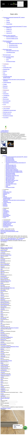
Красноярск (3, 290)
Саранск (2, 341)
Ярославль (7, 398)
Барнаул (2, 250)
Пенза (2, 313)
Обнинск (6, 278)
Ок (1, 399)
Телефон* (3, 401)
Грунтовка (8, 57)
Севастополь (3, 337)
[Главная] (2, 10)
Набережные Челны (14, 346)
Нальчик (2, 332)
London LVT (9, 29)
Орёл (2, 311)
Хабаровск (3, 391)
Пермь (2, 316)
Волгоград (3, 262)
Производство (6, 69)
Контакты (5, 87)
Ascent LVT (8, 31)
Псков (2, 320)
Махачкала (11, 327)
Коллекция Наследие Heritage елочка (14, 170)
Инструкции (6, 99)
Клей (7, 59)
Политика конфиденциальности (8, 230)
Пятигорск (3, 374)
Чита (2, 269)
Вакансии (5, 86)
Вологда (2, 264)
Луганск (2, 297)
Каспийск (6, 327)
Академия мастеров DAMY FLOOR (7, 77)
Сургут (2, 393)
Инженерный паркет (7, 41)
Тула (2, 384)
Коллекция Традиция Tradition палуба (14, 172)
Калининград (4, 276)
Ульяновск (3, 388)
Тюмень (2, 386)
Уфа (1, 323)
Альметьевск (4, 346)
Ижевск (2, 348)
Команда (5, 71)
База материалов (6, 100)
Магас (2, 330)
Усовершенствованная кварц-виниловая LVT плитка (15, 26)
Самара (2, 365)
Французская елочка (13, 46)
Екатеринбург (4, 370)
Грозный (2, 353)
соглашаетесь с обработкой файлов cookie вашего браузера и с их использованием (13, 239)
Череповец (6, 264)
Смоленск (3, 372)
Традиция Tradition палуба (12, 38)
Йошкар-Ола (3, 339)
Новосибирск (4, 306)
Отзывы (5, 84)
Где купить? (5, 117)
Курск (2, 292)
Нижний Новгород (5, 301)
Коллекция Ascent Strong (11, 161)
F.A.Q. (4, 104)
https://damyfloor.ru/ (12, 238)
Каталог (5, 155)
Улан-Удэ (3, 325)
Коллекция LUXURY (10, 174)
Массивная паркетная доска (12, 50)
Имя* (2, 404)
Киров (2, 283)
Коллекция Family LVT (11, 165)
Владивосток (3, 318)
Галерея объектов (7, 82)
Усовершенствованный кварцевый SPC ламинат (14, 17)
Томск (2, 381)
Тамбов (2, 377)
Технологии (5, 93)
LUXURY (8, 42)
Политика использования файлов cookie (9, 231)
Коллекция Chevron (10, 160)
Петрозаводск (4, 334)
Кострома (3, 285)
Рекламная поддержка (8, 115)
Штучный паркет (7, 54)
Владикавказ (3, 344)
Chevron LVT (9, 33)
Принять (2, 244)
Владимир (3, 259)
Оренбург (3, 309)
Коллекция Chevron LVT (11, 168)
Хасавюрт (16, 327)
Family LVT (8, 27)
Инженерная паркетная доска (15, 43)
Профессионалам (7, 113)
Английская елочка (13, 45)
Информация (6, 90)
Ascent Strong (9, 24)
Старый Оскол (8, 255)
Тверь (2, 379)
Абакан (2, 351)
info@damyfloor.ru (4, 131)
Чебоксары (3, 355)
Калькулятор (6, 102)
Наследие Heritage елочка (12, 36)
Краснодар (3, 287)
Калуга (2, 278)
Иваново (2, 271)
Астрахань (3, 252)
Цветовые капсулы (7, 112)
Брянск (2, 257)
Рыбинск (3, 398)
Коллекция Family (10, 157)
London (8, 20)
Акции (4, 91)
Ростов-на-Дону (4, 360)
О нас (4, 65)
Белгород (3, 255)
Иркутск (2, 273)
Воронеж (3, 266)
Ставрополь (8, 374)
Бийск (5, 250)
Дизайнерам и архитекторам (9, 110)
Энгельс (6, 367)
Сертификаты (6, 95)
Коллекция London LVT (11, 166)
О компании (6, 63)
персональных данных (6, 408)
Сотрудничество (6, 106)
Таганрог (10, 360)
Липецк (2, 294)
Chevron (8, 22)
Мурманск (3, 299)
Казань (8, 346)
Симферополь (9, 337)
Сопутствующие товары (8, 56)
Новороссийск (9, 287)
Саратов (2, 367)
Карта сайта (3, 232)
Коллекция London (10, 159)
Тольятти (6, 365)
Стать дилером (6, 108)
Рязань (2, 363)
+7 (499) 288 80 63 (25, 4)
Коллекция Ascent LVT (11, 167)
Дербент (2, 327)
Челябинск (3, 395)
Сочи (13, 287)
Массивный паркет (7, 49)
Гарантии (5, 97)
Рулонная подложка (10, 61)
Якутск (2, 358)
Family (7, 18)
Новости (5, 74)
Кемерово (3, 280)
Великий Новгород (5, 304)
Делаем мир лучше (7, 67)
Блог (4, 72)
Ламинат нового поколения (9, 35)
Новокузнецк (8, 280)
